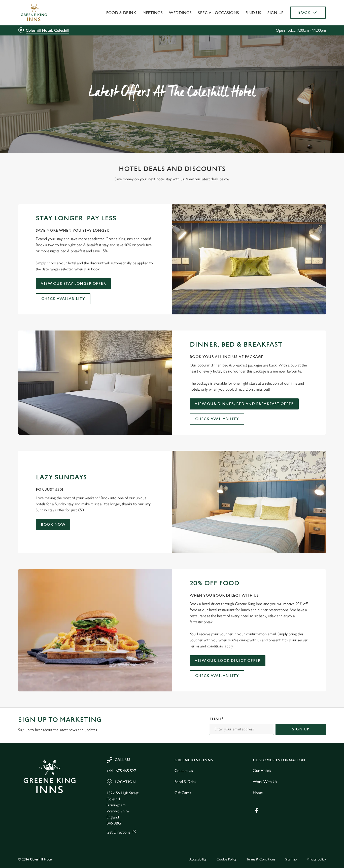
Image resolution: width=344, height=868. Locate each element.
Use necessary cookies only (302, 30)
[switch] (144, 57)
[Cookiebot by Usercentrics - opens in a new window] (33, 57)
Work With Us (265, 781)
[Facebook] (256, 810)
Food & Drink (185, 781)
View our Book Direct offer (227, 660)
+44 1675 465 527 (121, 770)
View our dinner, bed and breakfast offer (244, 404)
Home (258, 792)
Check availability (63, 299)
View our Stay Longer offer (73, 283)
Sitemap (291, 859)
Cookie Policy (226, 859)
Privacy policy (316, 859)
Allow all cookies (302, 13)
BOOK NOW (53, 524)
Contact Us (184, 770)
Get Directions (118, 832)
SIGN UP (300, 729)
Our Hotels (262, 770)
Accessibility (198, 859)
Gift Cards (183, 792)
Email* (216, 719)
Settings (258, 57)
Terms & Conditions (261, 859)
